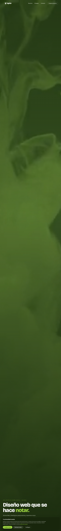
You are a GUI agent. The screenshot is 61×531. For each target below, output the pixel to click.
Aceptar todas (7, 527)
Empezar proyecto (53, 3)
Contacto (43, 3)
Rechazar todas (18, 527)
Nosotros (30, 3)
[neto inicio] (7, 3)
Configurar (27, 527)
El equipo (37, 3)
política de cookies (24, 524)
